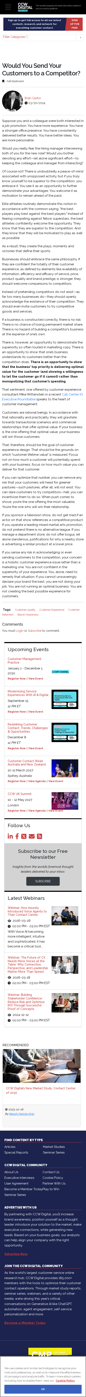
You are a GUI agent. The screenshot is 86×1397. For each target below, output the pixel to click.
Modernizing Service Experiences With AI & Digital (28, 693)
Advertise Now (16, 1254)
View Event (35, 678)
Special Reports (16, 1152)
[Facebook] (17, 837)
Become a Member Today (23, 1189)
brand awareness (28, 614)
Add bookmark (15, 81)
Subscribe (35, 630)
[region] (43, 1376)
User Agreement (16, 1183)
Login (19, 630)
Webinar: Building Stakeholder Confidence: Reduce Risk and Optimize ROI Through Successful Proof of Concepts (26, 1002)
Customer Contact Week (29, 1113)
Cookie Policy (53, 1178)
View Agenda (37, 781)
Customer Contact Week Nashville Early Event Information (43, 1090)
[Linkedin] (11, 837)
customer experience (52, 609)
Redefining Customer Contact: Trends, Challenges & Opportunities (28, 728)
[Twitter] (24, 837)
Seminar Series (53, 1152)
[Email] (32, 837)
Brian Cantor (33, 98)
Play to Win (51, 1189)
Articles (9, 1147)
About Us (11, 1172)
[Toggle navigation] (8, 7)
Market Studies (54, 1147)
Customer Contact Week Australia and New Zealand (27, 762)
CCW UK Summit (20, 794)
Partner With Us (54, 1183)
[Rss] (40, 837)
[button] (43, 37)
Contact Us (51, 1172)
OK (43, 1389)
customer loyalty (25, 609)
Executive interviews (19, 1178)
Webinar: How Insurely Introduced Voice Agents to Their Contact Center (27, 911)
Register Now (17, 678)
